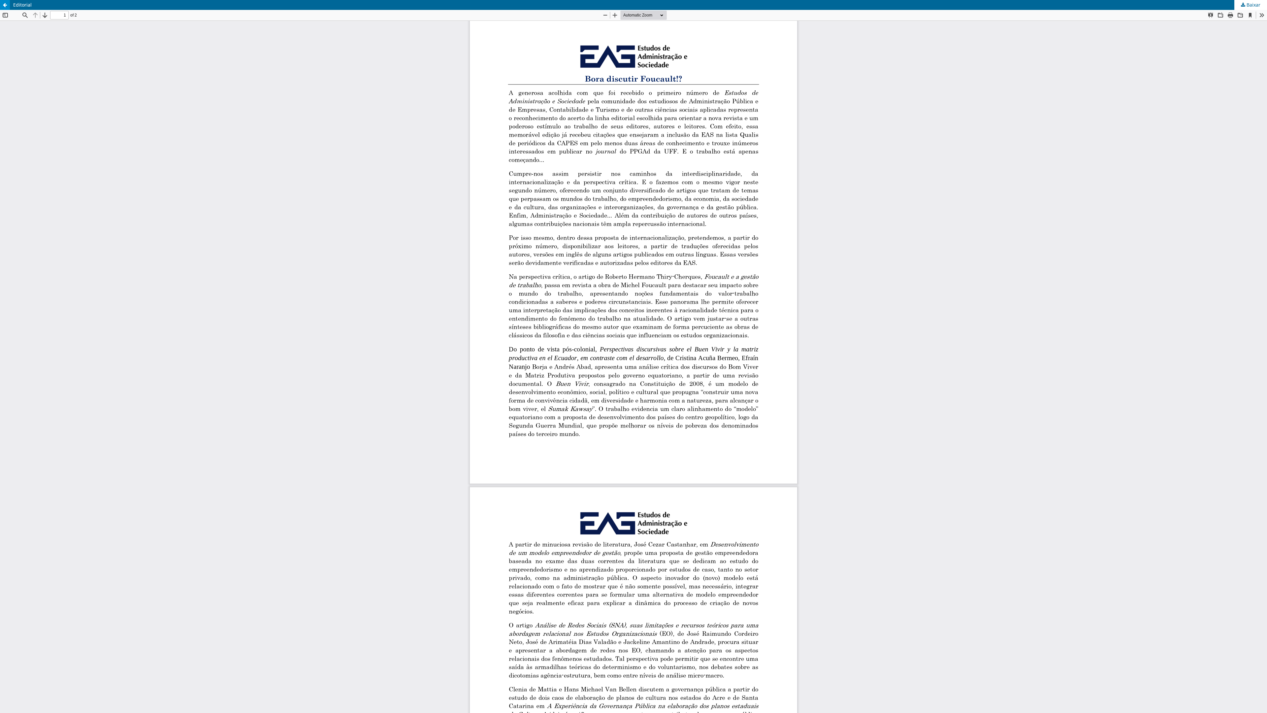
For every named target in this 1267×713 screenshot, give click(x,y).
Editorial (22, 5)
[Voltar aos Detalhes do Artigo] (5, 5)
